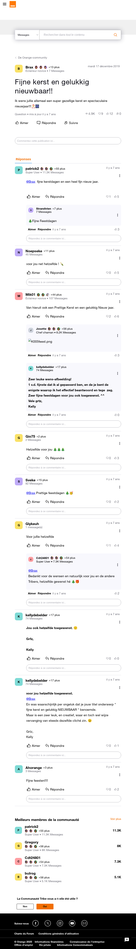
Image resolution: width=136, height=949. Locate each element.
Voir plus (115, 819)
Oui (45, 906)
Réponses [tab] (23, 159)
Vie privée (45, 945)
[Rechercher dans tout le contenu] (115, 34)
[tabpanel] (68, 484)
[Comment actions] (119, 175)
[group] (90, 113)
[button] (32, 229)
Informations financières (49, 941)
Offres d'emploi (23, 945)
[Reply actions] (117, 215)
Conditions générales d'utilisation (58, 933)
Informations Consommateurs (75, 945)
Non (25, 906)
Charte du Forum (24, 933)
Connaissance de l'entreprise (87, 941)
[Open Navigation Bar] (5, 4)
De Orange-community (32, 57)
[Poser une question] (127, 940)
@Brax (30, 181)
